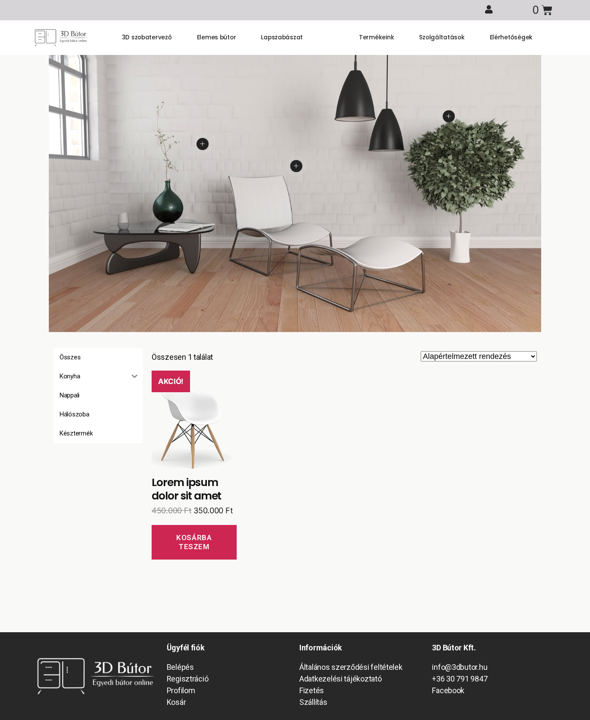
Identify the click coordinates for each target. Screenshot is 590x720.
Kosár (176, 702)
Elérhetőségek (511, 37)
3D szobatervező (147, 37)
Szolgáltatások (441, 37)
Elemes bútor (216, 37)
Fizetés (311, 690)
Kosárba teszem (194, 542)
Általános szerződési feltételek (351, 667)
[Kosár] (542, 10)
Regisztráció (188, 678)
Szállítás (313, 702)
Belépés (180, 667)
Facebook (448, 690)
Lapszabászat (282, 37)
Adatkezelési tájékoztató (340, 678)
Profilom (181, 690)
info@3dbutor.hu (459, 667)
